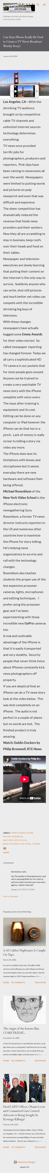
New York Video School (15, 840)
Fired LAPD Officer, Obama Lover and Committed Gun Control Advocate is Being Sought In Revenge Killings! (24, 1113)
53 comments (18, 1147)
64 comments (18, 982)
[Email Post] (4, 849)
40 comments (18, 1060)
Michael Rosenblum (13, 836)
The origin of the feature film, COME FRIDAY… (21, 1030)
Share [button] (6, 852)
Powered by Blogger (26, 1162)
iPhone (29, 833)
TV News (36, 844)
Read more (40, 982)
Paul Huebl (25, 844)
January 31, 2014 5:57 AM (22, 889)
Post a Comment (10, 896)
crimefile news (17, 833)
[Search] (38, 4)
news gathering (11, 844)
